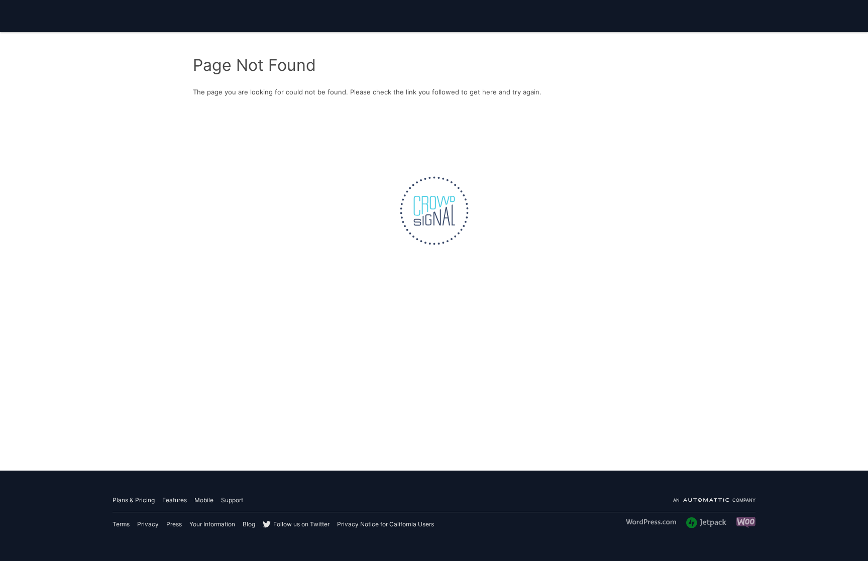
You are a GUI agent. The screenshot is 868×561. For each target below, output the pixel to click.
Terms (121, 524)
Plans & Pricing (134, 500)
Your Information (212, 524)
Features (174, 500)
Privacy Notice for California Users (385, 524)
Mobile (203, 500)
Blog (249, 524)
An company (714, 500)
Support (232, 500)
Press (174, 524)
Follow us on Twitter (301, 524)
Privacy (148, 524)
